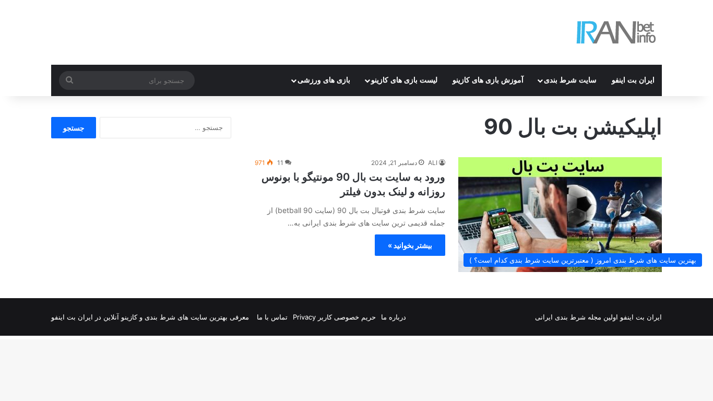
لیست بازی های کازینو (404, 80)
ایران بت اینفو (633, 80)
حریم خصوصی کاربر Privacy (334, 317)
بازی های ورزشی (324, 80)
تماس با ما (272, 317)
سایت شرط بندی (570, 80)
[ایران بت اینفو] (616, 32)
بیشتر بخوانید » (410, 245)
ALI (432, 163)
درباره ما (393, 317)
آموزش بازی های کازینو (488, 80)
